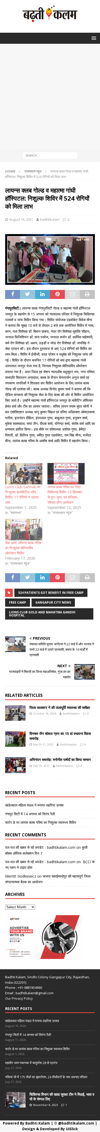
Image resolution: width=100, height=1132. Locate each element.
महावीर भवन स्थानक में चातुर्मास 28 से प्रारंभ (31, 1062)
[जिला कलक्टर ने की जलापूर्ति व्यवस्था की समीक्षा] (15, 713)
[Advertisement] (50, 96)
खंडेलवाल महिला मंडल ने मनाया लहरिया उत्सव (34, 805)
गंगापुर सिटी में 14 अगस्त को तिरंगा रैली (30, 813)
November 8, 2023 (45, 1105)
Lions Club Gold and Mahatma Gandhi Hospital (42, 614)
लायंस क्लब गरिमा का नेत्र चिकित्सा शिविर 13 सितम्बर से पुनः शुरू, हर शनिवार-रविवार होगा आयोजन (64, 494)
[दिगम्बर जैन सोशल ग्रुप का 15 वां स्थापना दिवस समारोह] (15, 739)
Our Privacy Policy (19, 998)
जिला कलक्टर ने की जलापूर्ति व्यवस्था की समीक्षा (59, 707)
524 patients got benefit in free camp (51, 592)
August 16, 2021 (21, 219)
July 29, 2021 (41, 766)
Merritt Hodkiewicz (20, 876)
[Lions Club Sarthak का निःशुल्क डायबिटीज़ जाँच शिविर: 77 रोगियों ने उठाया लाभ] (23, 473)
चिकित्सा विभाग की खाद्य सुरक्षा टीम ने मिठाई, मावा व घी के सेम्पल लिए (61, 1096)
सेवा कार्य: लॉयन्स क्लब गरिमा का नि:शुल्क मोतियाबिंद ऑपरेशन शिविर (23, 547)
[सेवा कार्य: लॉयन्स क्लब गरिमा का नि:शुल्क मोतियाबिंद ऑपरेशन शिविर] (23, 529)
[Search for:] (50, 155)
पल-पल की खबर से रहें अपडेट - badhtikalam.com (40, 847)
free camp (17, 602)
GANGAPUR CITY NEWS (53, 602)
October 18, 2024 (44, 713)
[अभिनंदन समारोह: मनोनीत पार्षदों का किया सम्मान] (15, 765)
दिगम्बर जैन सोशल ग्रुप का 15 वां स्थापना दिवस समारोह (60, 736)
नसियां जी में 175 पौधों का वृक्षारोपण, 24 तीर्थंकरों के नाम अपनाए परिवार (46, 1077)
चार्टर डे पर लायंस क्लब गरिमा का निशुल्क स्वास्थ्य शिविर (40, 822)
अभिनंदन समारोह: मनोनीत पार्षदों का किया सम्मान (60, 759)
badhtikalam (49, 219)
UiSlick (72, 1128)
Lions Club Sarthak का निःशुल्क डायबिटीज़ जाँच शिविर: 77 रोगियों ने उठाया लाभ (22, 494)
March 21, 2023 (43, 744)
